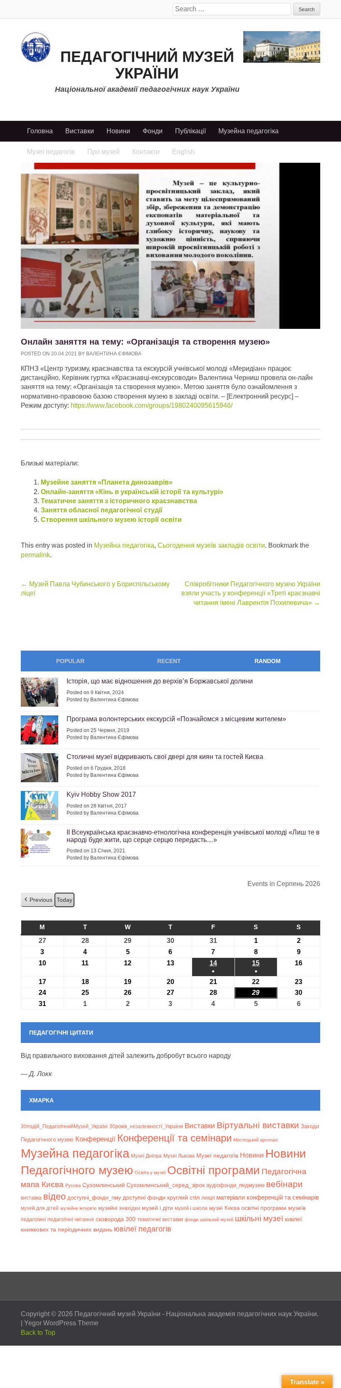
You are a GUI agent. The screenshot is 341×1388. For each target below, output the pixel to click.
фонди (191, 1219)
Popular (70, 661)
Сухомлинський (103, 1185)
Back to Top (38, 1332)
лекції (208, 1197)
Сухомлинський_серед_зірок (165, 1185)
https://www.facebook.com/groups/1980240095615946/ (151, 405)
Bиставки (200, 1126)
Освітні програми (213, 1170)
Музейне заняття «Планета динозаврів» (107, 482)
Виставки (79, 131)
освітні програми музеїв (273, 1208)
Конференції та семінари (174, 1137)
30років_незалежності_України (146, 1126)
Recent (169, 661)
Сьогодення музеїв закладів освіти (211, 545)
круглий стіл (183, 1197)
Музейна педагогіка (248, 131)
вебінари (284, 1184)
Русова (73, 1185)
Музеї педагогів (217, 1155)
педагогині (33, 1219)
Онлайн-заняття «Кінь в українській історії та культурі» (132, 491)
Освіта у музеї (150, 1172)
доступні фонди (144, 1197)
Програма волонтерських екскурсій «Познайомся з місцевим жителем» (176, 718)
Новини (118, 131)
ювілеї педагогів (142, 1229)
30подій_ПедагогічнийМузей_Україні (64, 1126)
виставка (31, 1198)
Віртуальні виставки (258, 1125)
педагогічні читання (70, 1219)
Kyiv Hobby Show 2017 (101, 794)
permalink (35, 554)
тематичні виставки (160, 1219)
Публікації (190, 131)
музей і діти (157, 1207)
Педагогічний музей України (147, 65)
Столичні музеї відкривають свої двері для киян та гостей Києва (165, 756)
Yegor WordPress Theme (61, 1323)
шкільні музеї (259, 1218)
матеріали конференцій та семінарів (267, 1197)
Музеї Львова (179, 1155)
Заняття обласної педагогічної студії (102, 510)
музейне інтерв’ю (78, 1208)
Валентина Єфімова (113, 354)
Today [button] (64, 899)
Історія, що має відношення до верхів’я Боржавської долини (160, 681)
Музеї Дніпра (146, 1155)
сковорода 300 (116, 1219)
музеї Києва (224, 1208)
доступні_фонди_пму (94, 1198)
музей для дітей (40, 1208)
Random (268, 661)
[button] (37, 900)
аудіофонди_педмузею (235, 1185)
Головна (40, 131)
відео (54, 1196)
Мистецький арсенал (255, 1139)
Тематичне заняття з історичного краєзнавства (119, 500)
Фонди (153, 131)
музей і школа (191, 1208)
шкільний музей (216, 1219)
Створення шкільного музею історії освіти (111, 519)
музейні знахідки (119, 1208)
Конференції (95, 1139)
